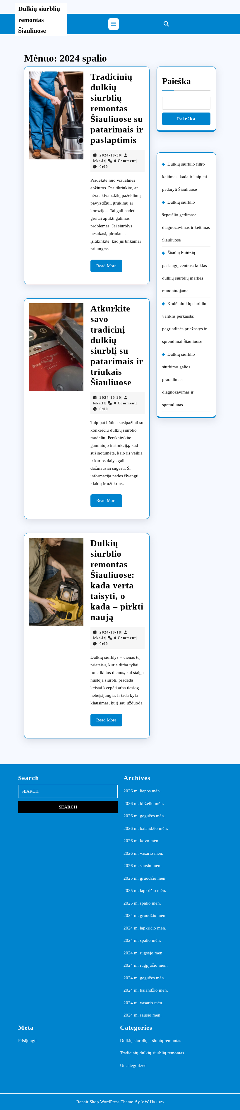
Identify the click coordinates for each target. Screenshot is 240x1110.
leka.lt (99, 161)
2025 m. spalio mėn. (142, 903)
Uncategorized (133, 1065)
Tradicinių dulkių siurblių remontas (152, 1053)
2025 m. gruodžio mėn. (145, 878)
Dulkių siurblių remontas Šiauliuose (39, 19)
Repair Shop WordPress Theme (104, 1101)
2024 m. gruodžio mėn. (145, 915)
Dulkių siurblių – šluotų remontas (150, 1040)
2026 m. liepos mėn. (142, 791)
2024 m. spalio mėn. (142, 940)
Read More (109, 267)
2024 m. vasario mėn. (143, 1002)
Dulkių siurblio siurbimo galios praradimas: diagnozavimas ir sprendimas (178, 379)
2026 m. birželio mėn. (144, 803)
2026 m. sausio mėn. (143, 865)
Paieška (176, 81)
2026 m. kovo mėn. (142, 840)
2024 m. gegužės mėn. (144, 977)
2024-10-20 (110, 397)
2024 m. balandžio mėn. (146, 990)
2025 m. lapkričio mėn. (145, 890)
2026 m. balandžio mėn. (146, 828)
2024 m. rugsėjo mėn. (144, 953)
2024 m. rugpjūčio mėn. (146, 965)
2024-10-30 (110, 155)
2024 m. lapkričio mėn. (145, 928)
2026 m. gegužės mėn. (144, 815)
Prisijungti (27, 1040)
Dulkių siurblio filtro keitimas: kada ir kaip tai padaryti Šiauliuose (184, 177)
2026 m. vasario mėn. (143, 853)
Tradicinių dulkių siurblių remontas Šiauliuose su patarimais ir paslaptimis (116, 108)
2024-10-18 (110, 632)
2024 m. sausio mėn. (143, 1015)
